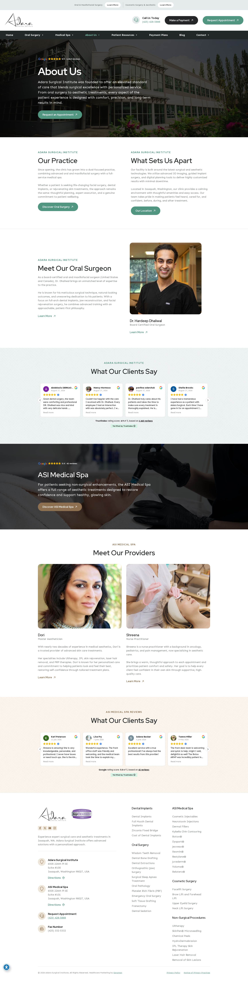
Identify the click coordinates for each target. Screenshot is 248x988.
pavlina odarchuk (103, 387)
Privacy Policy (173, 973)
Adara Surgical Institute (63, 860)
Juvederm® (179, 861)
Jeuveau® (178, 846)
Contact (201, 35)
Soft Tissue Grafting (144, 901)
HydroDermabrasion (184, 941)
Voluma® (178, 866)
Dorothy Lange (187, 387)
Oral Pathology (141, 885)
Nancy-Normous (59, 387)
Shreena (132, 635)
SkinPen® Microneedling (186, 931)
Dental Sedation (141, 911)
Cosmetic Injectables (185, 816)
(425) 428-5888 (151, 21)
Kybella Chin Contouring (186, 831)
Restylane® (179, 856)
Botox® (177, 836)
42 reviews (143, 769)
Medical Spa (62, 35)
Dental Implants (141, 816)
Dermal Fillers (180, 826)
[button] (208, 400)
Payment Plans (158, 35)
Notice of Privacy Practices (197, 973)
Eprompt (118, 973)
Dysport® (178, 841)
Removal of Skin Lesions (186, 959)
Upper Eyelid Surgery (184, 903)
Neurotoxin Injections (185, 821)
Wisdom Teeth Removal (146, 853)
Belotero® (178, 871)
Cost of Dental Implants (146, 835)
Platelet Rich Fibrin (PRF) (147, 890)
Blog (182, 35)
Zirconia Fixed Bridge (145, 830)
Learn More (112, 5)
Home (9, 35)
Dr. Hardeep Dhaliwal (146, 321)
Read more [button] (48, 412)
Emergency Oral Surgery (146, 896)
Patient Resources (123, 35)
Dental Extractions (143, 863)
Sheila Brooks (143, 387)
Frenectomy (139, 906)
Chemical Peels (181, 936)
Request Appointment (62, 914)
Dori (41, 635)
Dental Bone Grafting (145, 858)
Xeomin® (178, 851)
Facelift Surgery (181, 889)
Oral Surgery (32, 35)
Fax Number (55, 926)
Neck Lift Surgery (182, 908)
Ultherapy (178, 925)
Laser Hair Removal (184, 954)
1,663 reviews (146, 421)
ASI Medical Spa (58, 887)
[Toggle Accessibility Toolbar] (6, 967)
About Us (91, 35)
